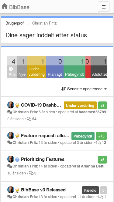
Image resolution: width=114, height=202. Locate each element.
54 (34, 118)
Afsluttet (99, 74)
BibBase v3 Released (43, 189)
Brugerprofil (15, 23)
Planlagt (55, 74)
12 (104, 142)
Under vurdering (37, 71)
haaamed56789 (92, 111)
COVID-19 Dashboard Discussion (56, 104)
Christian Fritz (25, 111)
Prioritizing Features (42, 159)
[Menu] (103, 7)
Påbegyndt (74, 74)
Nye (22, 74)
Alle (12, 74)
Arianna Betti (92, 166)
